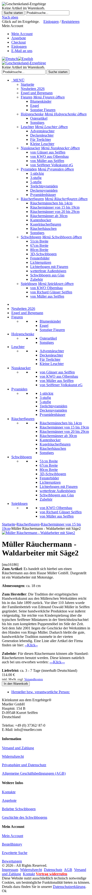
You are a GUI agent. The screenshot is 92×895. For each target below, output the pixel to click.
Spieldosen (29, 284)
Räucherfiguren (32, 199)
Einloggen (51, 22)
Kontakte (9, 792)
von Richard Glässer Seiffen (51, 292)
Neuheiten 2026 (33, 89)
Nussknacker (30, 148)
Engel (34, 106)
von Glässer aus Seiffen (47, 152)
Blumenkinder (40, 101)
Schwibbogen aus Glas (47, 275)
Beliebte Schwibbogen (19, 809)
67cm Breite (39, 245)
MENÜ (18, 80)
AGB (68, 870)
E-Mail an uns (21, 51)
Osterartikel (38, 118)
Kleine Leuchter (42, 144)
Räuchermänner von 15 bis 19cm (54, 207)
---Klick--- (57, 662)
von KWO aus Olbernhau (49, 156)
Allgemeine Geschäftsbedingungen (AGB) (34, 773)
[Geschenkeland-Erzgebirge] (24, 63)
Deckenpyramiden (44, 190)
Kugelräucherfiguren (45, 224)
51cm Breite (39, 241)
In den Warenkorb (16, 683)
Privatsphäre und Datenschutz (24, 765)
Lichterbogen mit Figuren (49, 267)
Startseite (27, 84)
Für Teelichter (40, 140)
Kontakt (29, 874)
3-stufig (36, 178)
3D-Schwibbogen (43, 254)
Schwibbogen (31, 237)
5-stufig (36, 182)
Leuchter (27, 127)
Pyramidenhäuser (43, 195)
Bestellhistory (12, 844)
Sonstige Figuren (42, 110)
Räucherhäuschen (43, 229)
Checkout (18, 42)
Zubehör (36, 279)
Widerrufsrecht (13, 756)
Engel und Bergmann (37, 93)
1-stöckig (37, 173)
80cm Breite (39, 250)
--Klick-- (31, 645)
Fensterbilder (40, 258)
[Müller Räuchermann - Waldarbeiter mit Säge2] (38, 533)
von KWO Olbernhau (46, 288)
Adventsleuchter (42, 131)
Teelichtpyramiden (44, 186)
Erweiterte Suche (14, 853)
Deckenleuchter (42, 135)
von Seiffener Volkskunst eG (51, 165)
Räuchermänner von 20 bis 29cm (54, 212)
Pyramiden (29, 169)
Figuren (26, 97)
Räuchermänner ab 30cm (48, 216)
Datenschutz (53, 870)
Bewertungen (12, 861)
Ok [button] (4, 891)
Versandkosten (33, 679)
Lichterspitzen (40, 262)
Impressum (10, 870)
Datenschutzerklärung (69, 887)
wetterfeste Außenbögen (48, 271)
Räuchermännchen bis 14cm (51, 203)
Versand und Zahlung (18, 748)
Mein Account (22, 34)
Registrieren (70, 22)
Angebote (18, 38)
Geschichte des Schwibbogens (24, 817)
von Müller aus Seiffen (47, 161)
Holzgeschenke (32, 114)
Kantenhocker (40, 220)
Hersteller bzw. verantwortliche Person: (40, 692)
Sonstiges (37, 123)
